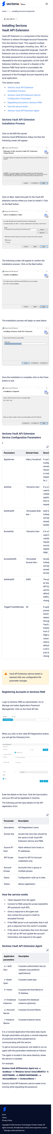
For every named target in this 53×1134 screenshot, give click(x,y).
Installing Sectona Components (23, 11)
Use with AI (10, 19)
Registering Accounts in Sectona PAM (25, 102)
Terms (4, 1118)
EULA (4, 1115)
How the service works (18, 106)
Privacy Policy (7, 1120)
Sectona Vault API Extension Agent (23, 110)
